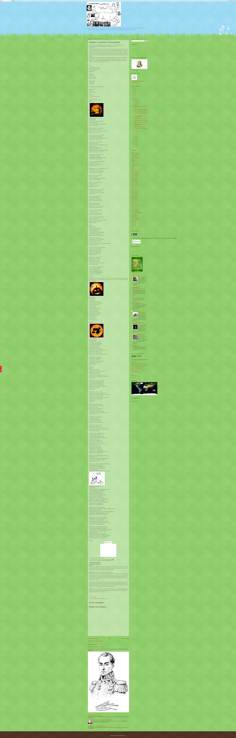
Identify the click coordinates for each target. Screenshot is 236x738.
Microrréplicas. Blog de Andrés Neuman (138, 323)
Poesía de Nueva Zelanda (136, 205)
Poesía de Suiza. (134, 215)
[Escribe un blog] (100, 597)
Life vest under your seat (137, 303)
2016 (134, 92)
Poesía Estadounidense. (135, 219)
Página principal (134, 401)
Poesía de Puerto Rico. (135, 210)
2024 (134, 88)
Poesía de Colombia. (135, 184)
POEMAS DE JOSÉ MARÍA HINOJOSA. (141, 120)
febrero (135, 144)
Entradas (134, 240)
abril (135, 140)
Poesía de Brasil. (134, 177)
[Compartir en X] (101, 597)
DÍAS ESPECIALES (103, 598)
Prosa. (133, 227)
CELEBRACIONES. (96, 598)
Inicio (109, 638)
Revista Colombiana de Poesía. (137, 368)
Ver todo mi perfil (135, 82)
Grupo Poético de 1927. (136, 164)
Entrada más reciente (93, 638)
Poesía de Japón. (134, 200)
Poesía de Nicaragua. (135, 204)
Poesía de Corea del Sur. (136, 185)
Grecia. (133, 162)
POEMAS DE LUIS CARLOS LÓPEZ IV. (141, 122)
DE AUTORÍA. (134, 155)
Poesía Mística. (134, 222)
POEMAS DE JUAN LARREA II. (139, 126)
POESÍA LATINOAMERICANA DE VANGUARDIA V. (140, 124)
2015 (134, 94)
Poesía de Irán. (134, 197)
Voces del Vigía (135, 345)
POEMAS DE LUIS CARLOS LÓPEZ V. (141, 118)
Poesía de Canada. (135, 179)
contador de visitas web (135, 272)
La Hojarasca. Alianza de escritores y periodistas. (140, 365)
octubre (135, 104)
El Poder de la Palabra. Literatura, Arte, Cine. (139, 363)
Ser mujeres (140, 324)
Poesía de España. (134, 190)
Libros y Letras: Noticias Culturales (138, 366)
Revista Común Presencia (137, 334)
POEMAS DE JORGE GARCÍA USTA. (140, 111)
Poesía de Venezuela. (135, 217)
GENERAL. (134, 160)
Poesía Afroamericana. (135, 170)
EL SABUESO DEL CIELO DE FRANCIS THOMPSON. (97, 726)
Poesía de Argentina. (135, 174)
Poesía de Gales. (134, 194)
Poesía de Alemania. (135, 172)
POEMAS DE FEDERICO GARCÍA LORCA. (140, 107)
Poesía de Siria (134, 214)
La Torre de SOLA (136, 297)
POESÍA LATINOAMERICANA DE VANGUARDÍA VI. (140, 116)
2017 (134, 90)
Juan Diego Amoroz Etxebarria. (138, 81)
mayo (135, 138)
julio (135, 134)
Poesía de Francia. (135, 192)
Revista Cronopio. (135, 370)
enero (135, 146)
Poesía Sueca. (134, 224)
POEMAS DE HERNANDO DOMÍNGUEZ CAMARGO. (103, 720)
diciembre (136, 101)
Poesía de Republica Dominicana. (137, 212)
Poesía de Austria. (135, 175)
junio (135, 136)
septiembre (136, 131)
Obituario (133, 169)
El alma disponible (136, 287)
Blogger (124, 735)
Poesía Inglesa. (134, 220)
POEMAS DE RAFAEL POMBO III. (94, 715)
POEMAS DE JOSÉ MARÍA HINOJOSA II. (141, 113)
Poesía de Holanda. (135, 195)
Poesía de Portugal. (135, 209)
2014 (134, 95)
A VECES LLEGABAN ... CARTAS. (96, 647)
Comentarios (135, 242)
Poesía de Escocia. (135, 189)
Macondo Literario (136, 311)
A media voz (134, 361)
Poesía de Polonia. (135, 207)
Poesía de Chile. (134, 180)
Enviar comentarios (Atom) (97, 641)
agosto (135, 132)
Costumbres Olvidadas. (135, 154)
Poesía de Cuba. (134, 187)
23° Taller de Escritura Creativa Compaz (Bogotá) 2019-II (142, 313)
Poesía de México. (135, 202)
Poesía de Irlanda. (135, 199)
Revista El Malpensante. (136, 371)
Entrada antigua (125, 638)
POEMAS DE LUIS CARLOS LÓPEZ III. (141, 128)
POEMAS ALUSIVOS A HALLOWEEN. (141, 109)
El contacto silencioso (136, 304)
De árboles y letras (136, 275)
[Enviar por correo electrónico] (99, 597)
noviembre (136, 103)
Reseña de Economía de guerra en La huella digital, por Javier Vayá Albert (139, 289)
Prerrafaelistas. (134, 225)
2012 (134, 99)
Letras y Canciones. (135, 165)
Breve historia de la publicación (141, 336)
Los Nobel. (133, 167)
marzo (135, 142)
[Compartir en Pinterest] (103, 597)
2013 (134, 97)
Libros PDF (134, 377)
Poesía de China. (134, 182)
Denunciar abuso (135, 231)
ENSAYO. (133, 159)
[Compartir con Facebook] (102, 597)
